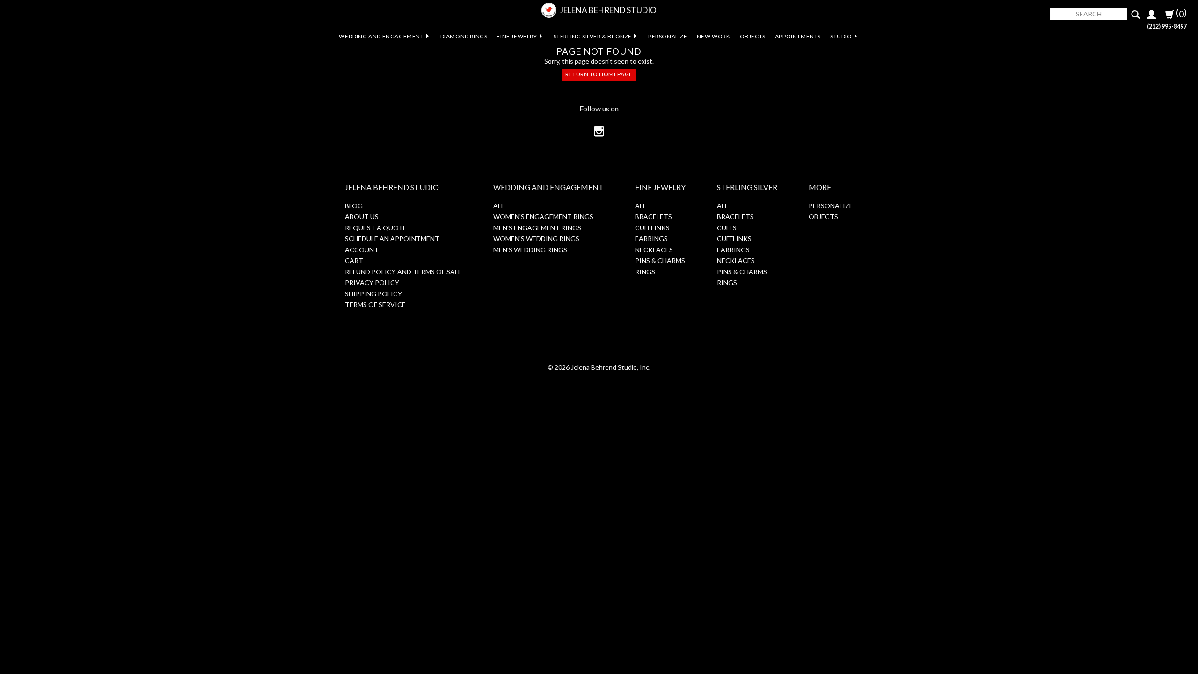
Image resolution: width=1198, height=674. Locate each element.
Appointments (798, 36)
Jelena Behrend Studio (608, 10)
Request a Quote (376, 228)
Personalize (667, 36)
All (498, 206)
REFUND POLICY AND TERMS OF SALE (403, 272)
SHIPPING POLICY (373, 294)
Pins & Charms (660, 260)
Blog (354, 206)
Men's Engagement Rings (537, 228)
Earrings (651, 238)
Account (362, 250)
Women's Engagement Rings (543, 216)
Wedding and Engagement (381, 36)
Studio (841, 36)
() (1180, 13)
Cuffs (727, 228)
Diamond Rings (464, 36)
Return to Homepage (599, 74)
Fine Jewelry (517, 36)
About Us (362, 216)
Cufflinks (652, 228)
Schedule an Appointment (392, 238)
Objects (753, 36)
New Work (713, 36)
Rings (645, 272)
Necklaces (654, 250)
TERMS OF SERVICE (375, 304)
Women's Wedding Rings (536, 238)
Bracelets (653, 216)
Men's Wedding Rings (530, 250)
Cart (354, 260)
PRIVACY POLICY (372, 282)
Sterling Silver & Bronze (593, 36)
